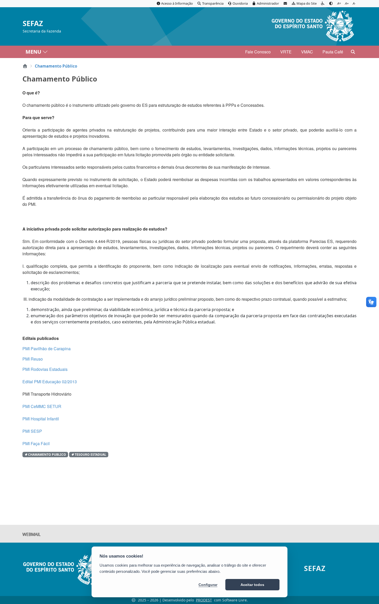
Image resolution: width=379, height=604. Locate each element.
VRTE (286, 52)
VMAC (307, 52)
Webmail (31, 534)
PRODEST (204, 600)
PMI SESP (32, 431)
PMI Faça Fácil (36, 443)
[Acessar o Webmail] (285, 3)
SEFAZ (33, 23)
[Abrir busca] (353, 52)
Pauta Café (333, 52)
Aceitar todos (252, 585)
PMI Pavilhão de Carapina (46, 349)
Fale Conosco (258, 52)
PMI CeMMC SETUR (41, 406)
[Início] (25, 66)
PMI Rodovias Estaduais (45, 369)
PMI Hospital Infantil (40, 419)
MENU (33, 51)
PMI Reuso (32, 359)
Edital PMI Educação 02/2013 (49, 382)
